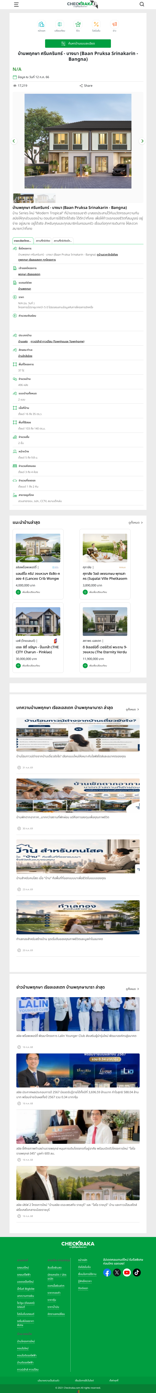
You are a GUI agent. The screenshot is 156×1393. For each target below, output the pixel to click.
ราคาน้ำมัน (53, 1307)
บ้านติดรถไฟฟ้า (25, 1363)
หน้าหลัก (82, 1260)
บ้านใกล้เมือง (25, 356)
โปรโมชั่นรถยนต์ (25, 1314)
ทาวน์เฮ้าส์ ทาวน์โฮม (28, 1370)
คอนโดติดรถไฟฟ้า (27, 1355)
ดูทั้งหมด (134, 522)
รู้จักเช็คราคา (85, 1281)
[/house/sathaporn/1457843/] (105, 621)
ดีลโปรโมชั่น (84, 1267)
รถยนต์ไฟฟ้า (24, 1275)
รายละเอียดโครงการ (23, 241)
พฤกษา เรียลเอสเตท (29, 274)
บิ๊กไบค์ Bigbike (25, 1289)
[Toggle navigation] (16, 5)
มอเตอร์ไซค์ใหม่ (25, 1282)
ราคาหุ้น (52, 1300)
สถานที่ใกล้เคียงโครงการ (63, 241)
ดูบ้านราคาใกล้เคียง (107, 255)
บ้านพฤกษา (24, 289)
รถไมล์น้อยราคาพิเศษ (25, 1323)
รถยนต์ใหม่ (23, 1268)
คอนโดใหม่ (23, 1348)
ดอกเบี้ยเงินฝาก (56, 1286)
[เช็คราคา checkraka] (80, 4)
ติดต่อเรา (83, 1288)
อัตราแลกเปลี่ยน (56, 1314)
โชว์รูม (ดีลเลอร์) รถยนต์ (25, 1305)
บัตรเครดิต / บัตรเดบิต (57, 1277)
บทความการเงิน (25, 1296)
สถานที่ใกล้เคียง (43, 241)
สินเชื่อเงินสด (55, 1268)
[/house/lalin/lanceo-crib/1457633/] (38, 548)
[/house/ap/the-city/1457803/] (38, 621)
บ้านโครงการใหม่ (26, 1341)
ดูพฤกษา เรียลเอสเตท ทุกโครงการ (37, 260)
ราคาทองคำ (54, 1293)
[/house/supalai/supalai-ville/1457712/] (105, 548)
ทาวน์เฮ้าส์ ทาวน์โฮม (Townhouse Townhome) (57, 342)
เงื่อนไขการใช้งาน (87, 1274)
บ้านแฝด (23, 342)
